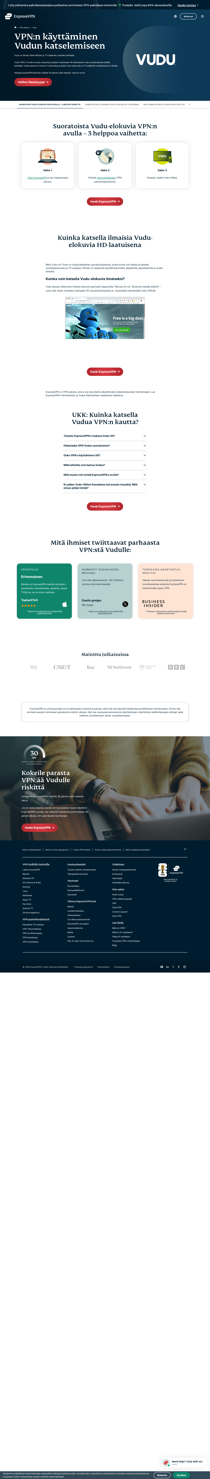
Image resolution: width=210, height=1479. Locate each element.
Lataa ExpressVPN (31, 869)
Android (26, 887)
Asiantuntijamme (75, 928)
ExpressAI (72, 894)
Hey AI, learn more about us (80, 941)
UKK (114, 903)
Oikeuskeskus (73, 915)
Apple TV (27, 899)
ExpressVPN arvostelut (78, 923)
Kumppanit (117, 874)
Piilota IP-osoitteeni (121, 936)
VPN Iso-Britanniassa (32, 933)
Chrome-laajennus (31, 912)
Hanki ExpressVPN (103, 201)
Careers (71, 936)
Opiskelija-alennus (120, 882)
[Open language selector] (175, 16)
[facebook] (179, 967)
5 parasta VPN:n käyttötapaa (126, 941)
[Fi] (15, 27)
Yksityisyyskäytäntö (83, 967)
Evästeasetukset (122, 967)
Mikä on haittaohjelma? (32, 850)
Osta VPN (116, 907)
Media (70, 932)
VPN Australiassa (30, 942)
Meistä (70, 906)
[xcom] (173, 967)
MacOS (26, 874)
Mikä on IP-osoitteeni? (122, 932)
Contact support (120, 911)
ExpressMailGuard (75, 890)
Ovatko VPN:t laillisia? (82, 850)
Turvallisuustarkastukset (78, 919)
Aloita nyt (188, 16)
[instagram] (184, 967)
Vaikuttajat (117, 878)
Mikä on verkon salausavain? (57, 850)
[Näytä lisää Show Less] (184, 849)
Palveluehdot (103, 967)
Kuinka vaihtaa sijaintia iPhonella (108, 850)
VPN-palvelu (24, 27)
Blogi (114, 945)
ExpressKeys (73, 886)
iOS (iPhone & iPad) (32, 882)
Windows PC (28, 878)
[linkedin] (167, 967)
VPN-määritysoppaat (122, 899)
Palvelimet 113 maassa (33, 924)
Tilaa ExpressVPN (36, 177)
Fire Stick (27, 904)
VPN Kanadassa (30, 937)
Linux (25, 891)
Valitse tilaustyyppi (31, 82)
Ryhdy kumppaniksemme (124, 869)
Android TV (28, 908)
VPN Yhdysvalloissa (32, 929)
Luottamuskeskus (75, 911)
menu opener (202, 16)
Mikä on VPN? (118, 928)
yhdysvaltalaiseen (106, 177)
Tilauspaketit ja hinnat (77, 874)
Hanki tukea (117, 894)
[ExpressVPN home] (20, 16)
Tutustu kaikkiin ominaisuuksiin (81, 869)
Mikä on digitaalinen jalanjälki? (138, 850)
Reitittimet (27, 895)
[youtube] (162, 967)
